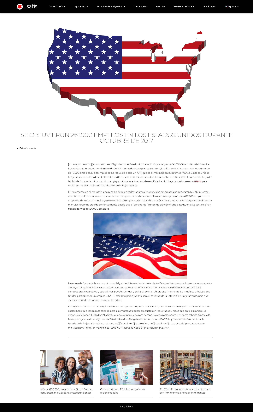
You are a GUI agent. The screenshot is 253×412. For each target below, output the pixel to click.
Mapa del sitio (126, 406)
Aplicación (80, 6)
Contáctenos (209, 6)
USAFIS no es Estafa (184, 6)
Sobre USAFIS (56, 6)
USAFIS (197, 181)
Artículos (160, 6)
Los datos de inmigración (109, 6)
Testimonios (140, 6)
